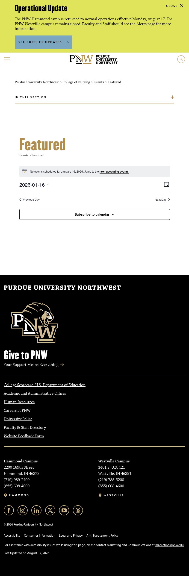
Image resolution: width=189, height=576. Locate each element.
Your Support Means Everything (31, 364)
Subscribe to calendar (92, 214)
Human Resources (19, 402)
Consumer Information (39, 536)
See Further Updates (40, 42)
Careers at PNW (17, 410)
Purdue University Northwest (62, 288)
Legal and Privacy (71, 536)
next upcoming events (114, 171)
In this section (31, 97)
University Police (18, 419)
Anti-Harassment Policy (102, 536)
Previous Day (31, 199)
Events (24, 155)
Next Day (160, 199)
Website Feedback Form (24, 436)
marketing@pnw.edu (169, 545)
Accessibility (12, 536)
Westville (114, 495)
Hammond (19, 495)
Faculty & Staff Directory (25, 427)
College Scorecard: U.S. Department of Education (45, 385)
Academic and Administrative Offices (35, 393)
